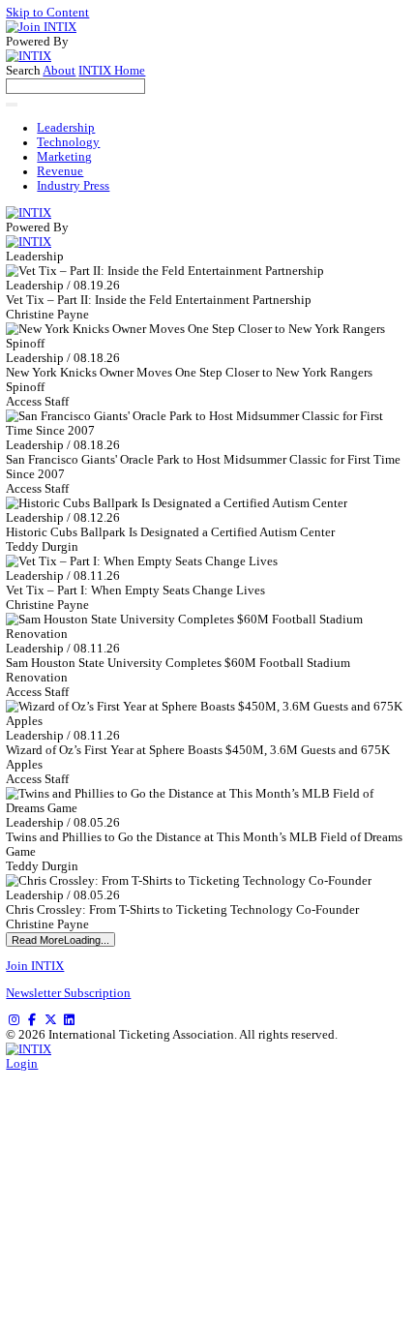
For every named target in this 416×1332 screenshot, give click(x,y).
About (59, 70)
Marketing (64, 157)
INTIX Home (111, 70)
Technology (68, 142)
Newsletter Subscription (68, 993)
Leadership (66, 128)
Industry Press (73, 186)
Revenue (60, 171)
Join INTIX (35, 966)
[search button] (11, 104)
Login (22, 1064)
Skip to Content (47, 12)
